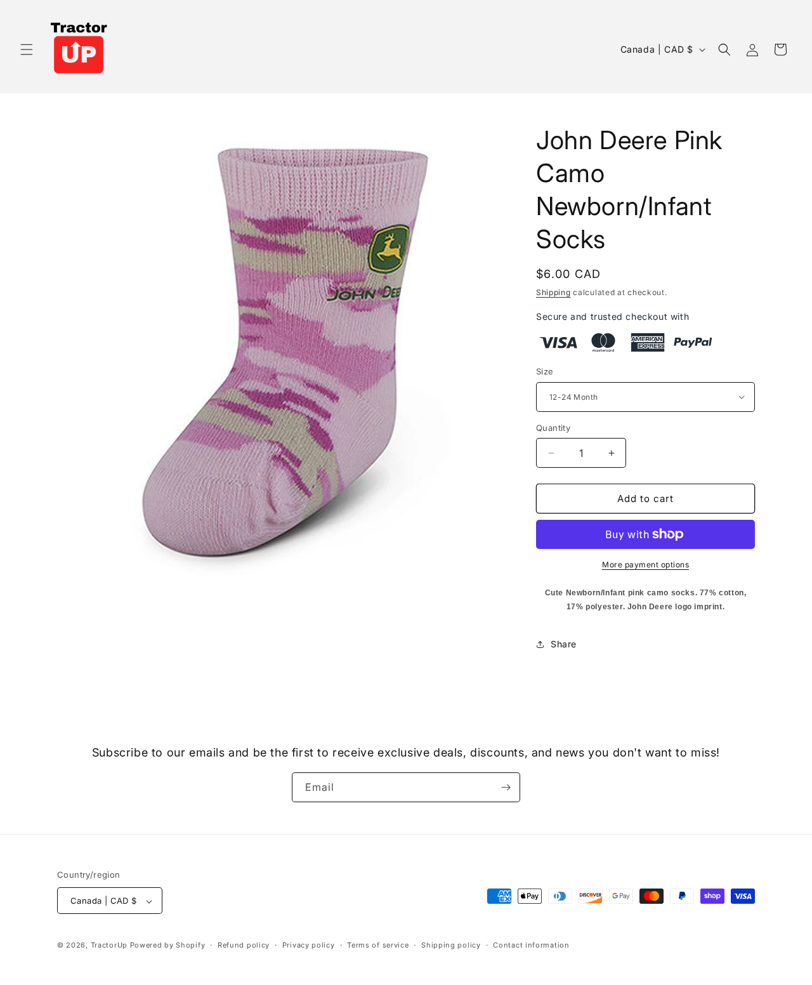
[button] (27, 49)
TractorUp (109, 945)
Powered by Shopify (168, 945)
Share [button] (564, 643)
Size (545, 371)
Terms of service (378, 945)
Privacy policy (308, 945)
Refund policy (244, 945)
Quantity (553, 428)
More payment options (645, 564)
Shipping (553, 292)
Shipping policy (451, 945)
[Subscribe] (506, 787)
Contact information (531, 945)
